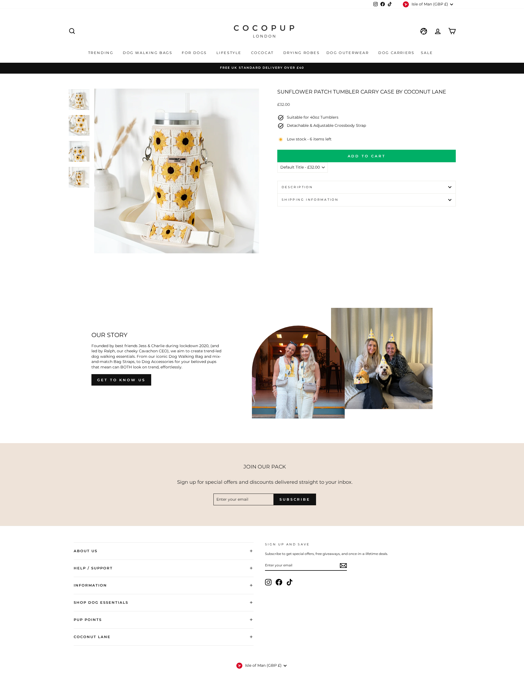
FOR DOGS (195, 52)
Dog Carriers (396, 52)
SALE (427, 52)
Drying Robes (301, 52)
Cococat (263, 52)
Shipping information (310, 200)
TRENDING (101, 52)
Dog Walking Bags (148, 52)
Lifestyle (229, 52)
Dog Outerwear (348, 52)
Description (297, 187)
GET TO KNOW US (121, 380)
